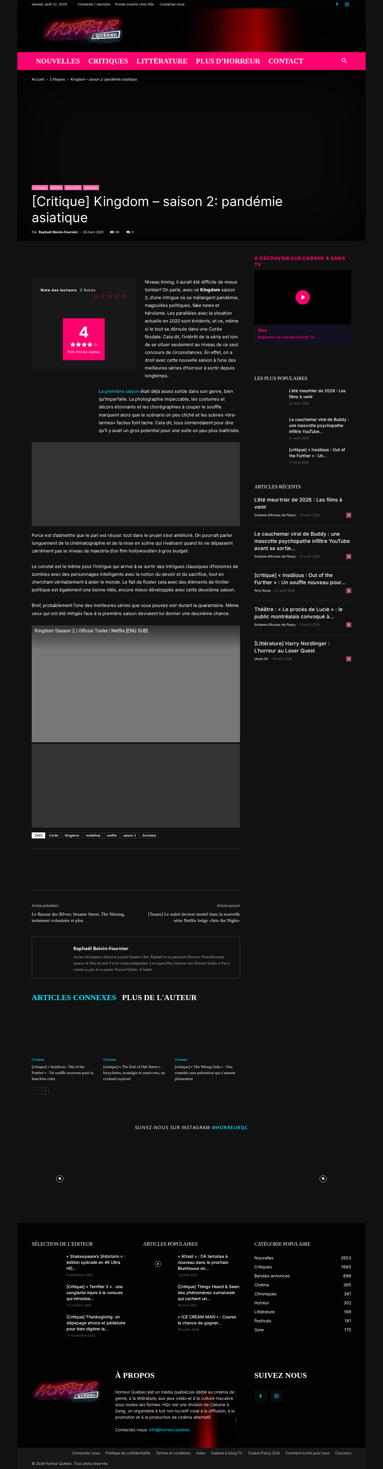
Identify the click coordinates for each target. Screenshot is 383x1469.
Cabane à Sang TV (226, 1453)
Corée (53, 835)
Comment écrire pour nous (307, 1453)
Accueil (38, 79)
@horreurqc (230, 1127)
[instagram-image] (59, 1177)
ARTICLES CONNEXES (74, 997)
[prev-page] (35, 1090)
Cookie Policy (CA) (264, 1453)
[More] (120, 261)
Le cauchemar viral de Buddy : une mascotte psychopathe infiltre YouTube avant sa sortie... (302, 541)
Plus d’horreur (228, 61)
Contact (285, 61)
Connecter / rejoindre (93, 4)
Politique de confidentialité (128, 1453)
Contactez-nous (172, 4)
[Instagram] (346, 4)
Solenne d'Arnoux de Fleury (275, 515)
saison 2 (129, 835)
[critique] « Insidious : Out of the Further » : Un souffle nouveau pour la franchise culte (62, 1072)
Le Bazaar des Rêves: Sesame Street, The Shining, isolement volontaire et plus (78, 917)
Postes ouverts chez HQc (134, 4)
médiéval (93, 835)
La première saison (119, 391)
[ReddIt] (79, 261)
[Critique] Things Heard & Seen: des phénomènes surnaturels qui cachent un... (209, 1292)
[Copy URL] (107, 261)
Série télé (73, 187)
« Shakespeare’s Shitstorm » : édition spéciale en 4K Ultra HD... (95, 1262)
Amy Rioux (262, 590)
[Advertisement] (136, 523)
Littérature (162, 61)
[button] (344, 61)
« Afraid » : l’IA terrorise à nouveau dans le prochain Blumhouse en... (203, 1262)
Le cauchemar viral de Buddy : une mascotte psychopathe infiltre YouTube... (319, 425)
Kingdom (72, 835)
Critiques (108, 61)
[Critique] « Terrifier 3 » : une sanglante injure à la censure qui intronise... (94, 1292)
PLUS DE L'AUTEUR (159, 997)
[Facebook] (336, 4)
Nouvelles (58, 61)
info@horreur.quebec (169, 1429)
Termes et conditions (173, 1453)
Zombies (91, 187)
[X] (51, 261)
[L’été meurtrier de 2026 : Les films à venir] (269, 398)
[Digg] (93, 261)
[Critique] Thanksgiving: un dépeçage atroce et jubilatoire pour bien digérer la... (95, 1322)
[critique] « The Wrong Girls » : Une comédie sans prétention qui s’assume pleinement (205, 1072)
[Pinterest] (65, 261)
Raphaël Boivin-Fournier (58, 232)
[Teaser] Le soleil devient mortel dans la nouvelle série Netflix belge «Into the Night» (194, 917)
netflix (112, 835)
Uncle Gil (261, 659)
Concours (343, 1453)
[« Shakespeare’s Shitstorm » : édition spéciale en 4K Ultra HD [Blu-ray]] (47, 1263)
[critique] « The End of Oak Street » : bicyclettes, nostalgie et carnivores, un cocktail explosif (134, 1072)
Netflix (56, 187)
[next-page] (45, 1090)
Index (200, 1453)
